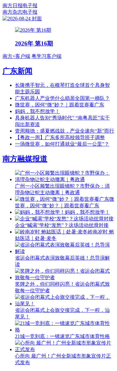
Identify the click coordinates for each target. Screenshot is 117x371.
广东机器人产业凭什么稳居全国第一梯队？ (62, 98)
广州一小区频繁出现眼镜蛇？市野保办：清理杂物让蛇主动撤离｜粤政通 (62, 189)
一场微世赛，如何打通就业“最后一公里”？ (62, 144)
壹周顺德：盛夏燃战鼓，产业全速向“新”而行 (64, 131)
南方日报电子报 (19, 5)
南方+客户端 (16, 56)
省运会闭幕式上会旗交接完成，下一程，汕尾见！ (62, 313)
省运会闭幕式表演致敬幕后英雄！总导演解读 (62, 261)
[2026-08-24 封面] (22, 18)
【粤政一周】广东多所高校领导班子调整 (60, 137)
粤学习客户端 (46, 56)
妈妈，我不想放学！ (37, 111)
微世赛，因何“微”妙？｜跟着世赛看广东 (59, 104)
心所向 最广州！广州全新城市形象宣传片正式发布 (63, 359)
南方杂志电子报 (19, 12)
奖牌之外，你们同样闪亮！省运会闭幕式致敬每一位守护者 (62, 287)
